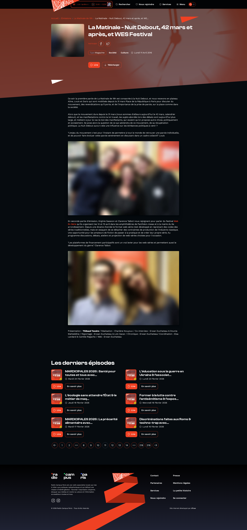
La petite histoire (182, 490)
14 (127, 445)
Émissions (66, 18)
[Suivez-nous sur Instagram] (58, 500)
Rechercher (124, 4)
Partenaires (156, 483)
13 (119, 445)
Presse (176, 475)
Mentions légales (181, 483)
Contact (154, 475)
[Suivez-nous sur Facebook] (53, 500)
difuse (193, 508)
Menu (182, 4)
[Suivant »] (155, 445)
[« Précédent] (55, 445)
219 (148, 445)
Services (166, 4)
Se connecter (179, 498)
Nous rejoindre (146, 4)
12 (112, 445)
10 (98, 445)
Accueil (55, 18)
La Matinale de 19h (83, 18)
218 (141, 445)
